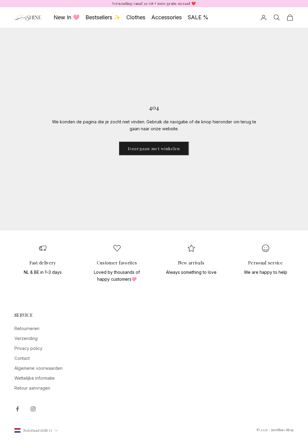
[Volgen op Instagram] (33, 409)
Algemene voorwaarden (38, 368)
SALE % (198, 17)
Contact (22, 358)
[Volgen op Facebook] (17, 409)
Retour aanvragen (32, 388)
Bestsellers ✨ (102, 17)
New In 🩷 (66, 17)
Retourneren (26, 328)
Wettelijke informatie (34, 378)
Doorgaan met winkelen (154, 148)
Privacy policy (28, 348)
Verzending (26, 338)
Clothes (135, 17)
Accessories (166, 17)
